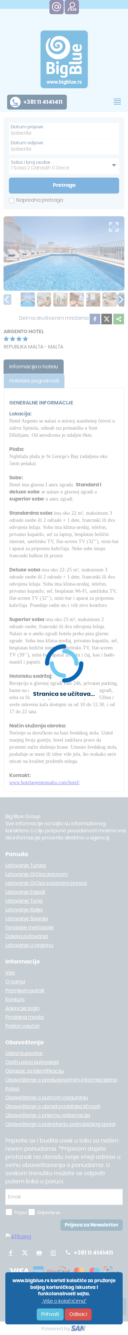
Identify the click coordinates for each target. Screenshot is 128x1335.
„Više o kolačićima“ (64, 1301)
